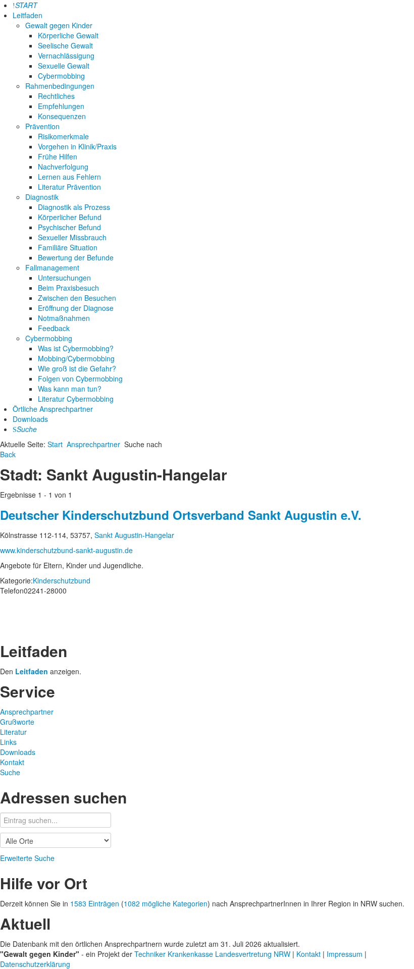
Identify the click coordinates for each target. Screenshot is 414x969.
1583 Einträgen (94, 903)
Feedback (54, 328)
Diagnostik (42, 197)
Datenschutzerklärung (35, 964)
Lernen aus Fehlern (69, 177)
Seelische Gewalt (65, 45)
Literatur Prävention (69, 187)
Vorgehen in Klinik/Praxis (77, 146)
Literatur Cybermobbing (76, 399)
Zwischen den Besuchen (77, 298)
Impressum (346, 954)
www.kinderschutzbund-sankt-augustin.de (66, 550)
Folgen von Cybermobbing (80, 378)
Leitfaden (27, 15)
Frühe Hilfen (57, 156)
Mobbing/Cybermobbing (76, 358)
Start (55, 444)
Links (8, 742)
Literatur (13, 732)
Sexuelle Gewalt (63, 66)
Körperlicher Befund (69, 217)
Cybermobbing (61, 76)
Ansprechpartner (93, 444)
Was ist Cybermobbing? (76, 348)
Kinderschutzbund (61, 580)
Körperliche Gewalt (68, 35)
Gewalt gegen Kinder (58, 25)
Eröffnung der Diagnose (76, 308)
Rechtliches (56, 96)
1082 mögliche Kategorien (166, 903)
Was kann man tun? (69, 389)
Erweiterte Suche (27, 858)
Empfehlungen (61, 106)
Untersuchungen (64, 278)
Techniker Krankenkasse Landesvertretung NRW (212, 954)
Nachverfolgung (63, 167)
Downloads (30, 419)
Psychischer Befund (69, 227)
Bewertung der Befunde (76, 257)
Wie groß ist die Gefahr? (77, 368)
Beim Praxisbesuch (68, 288)
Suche (10, 772)
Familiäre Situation (67, 247)
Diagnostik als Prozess (74, 207)
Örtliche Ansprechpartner (53, 409)
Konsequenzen (62, 116)
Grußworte (17, 722)
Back (8, 454)
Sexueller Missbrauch (72, 237)
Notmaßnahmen (64, 318)
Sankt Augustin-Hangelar (134, 535)
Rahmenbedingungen (59, 86)
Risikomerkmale (63, 136)
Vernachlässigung (66, 55)
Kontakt (12, 762)
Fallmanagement (52, 267)
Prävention (42, 126)
